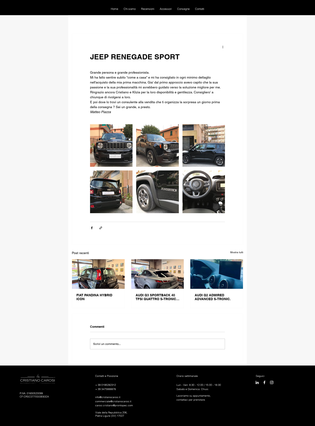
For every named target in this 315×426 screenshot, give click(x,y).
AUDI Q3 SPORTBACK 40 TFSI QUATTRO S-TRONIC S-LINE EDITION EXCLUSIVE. (156, 297)
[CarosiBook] (264, 382)
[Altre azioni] (223, 47)
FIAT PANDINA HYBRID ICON (94, 297)
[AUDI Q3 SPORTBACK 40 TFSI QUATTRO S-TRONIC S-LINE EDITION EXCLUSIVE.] (157, 274)
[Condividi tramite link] (100, 228)
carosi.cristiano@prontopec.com (114, 405)
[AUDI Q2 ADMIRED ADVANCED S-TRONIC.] (216, 274)
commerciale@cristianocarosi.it (113, 401)
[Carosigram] (271, 382)
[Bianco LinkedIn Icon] (257, 382)
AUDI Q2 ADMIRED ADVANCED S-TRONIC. (213, 297)
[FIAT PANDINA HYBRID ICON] (98, 274)
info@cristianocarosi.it (107, 397)
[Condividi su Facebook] (92, 228)
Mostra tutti (236, 252)
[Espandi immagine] (111, 145)
